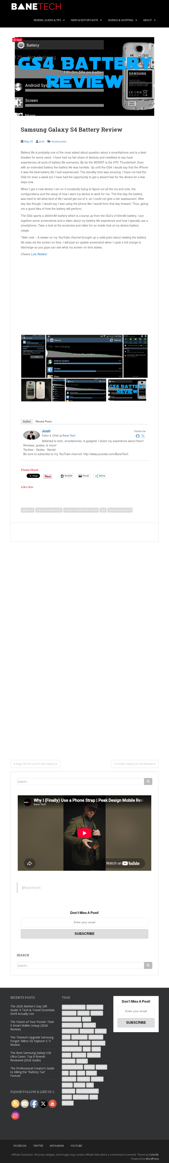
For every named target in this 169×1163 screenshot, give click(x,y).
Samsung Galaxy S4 (120, 510)
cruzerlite (98, 1043)
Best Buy (89, 1025)
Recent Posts (44, 421)
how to (89, 1067)
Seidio (66, 1097)
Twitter (38, 1145)
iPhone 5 (84, 1079)
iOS (65, 1073)
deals (96, 1049)
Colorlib (154, 1154)
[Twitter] (143, 435)
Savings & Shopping (120, 20)
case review (70, 1043)
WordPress (152, 1159)
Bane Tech (69, 435)
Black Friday (70, 1031)
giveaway (68, 1061)
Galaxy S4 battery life (49, 510)
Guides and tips (72, 1067)
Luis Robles (38, 254)
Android (97, 1013)
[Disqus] (84, 593)
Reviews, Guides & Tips (47, 20)
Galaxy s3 (79, 1055)
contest (85, 1043)
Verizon (67, 1103)
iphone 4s (69, 1079)
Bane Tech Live (72, 1025)
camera (100, 1031)
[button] (33, 356)
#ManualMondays (73, 1007)
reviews (79, 1085)
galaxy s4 (27, 510)
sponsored (80, 1097)
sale (90, 1085)
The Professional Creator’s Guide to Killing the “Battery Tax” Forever (32, 1072)
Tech (93, 1097)
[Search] (148, 781)
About (147, 20)
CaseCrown (79, 1037)
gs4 (103, 510)
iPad (81, 1073)
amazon (83, 1013)
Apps (86, 1019)
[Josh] (31, 435)
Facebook (19, 1145)
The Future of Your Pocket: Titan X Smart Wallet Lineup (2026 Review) (32, 1025)
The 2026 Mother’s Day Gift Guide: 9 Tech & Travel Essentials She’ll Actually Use (32, 1010)
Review (67, 1085)
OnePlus (97, 1079)
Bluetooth (87, 1031)
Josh (42, 141)
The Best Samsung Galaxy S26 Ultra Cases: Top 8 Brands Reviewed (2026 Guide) (30, 1056)
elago (66, 1055)
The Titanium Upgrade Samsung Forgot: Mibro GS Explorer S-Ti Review (31, 1041)
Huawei (101, 1067)
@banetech (31, 887)
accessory (69, 1013)
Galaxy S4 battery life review (81, 510)
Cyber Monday (71, 1049)
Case (66, 1037)
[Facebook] (137, 435)
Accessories (59, 141)
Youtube (76, 1145)
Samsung (68, 1091)
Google (82, 1061)
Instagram (57, 1145)
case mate (96, 1037)
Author (27, 421)
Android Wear (71, 1019)
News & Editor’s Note (84, 20)
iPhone (91, 1073)
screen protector (87, 1091)
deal (86, 1049)
